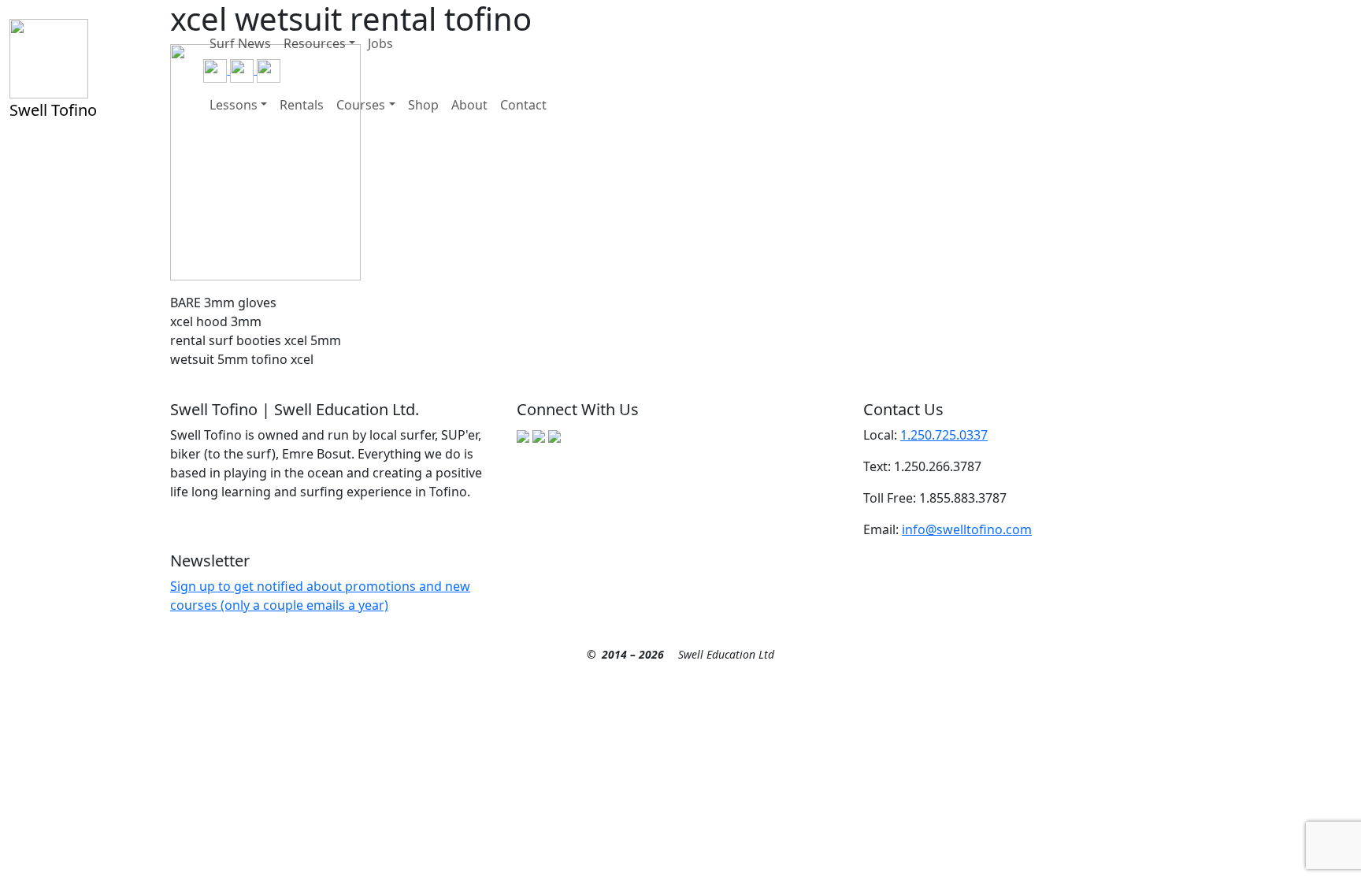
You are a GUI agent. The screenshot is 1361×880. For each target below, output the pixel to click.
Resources (315, 43)
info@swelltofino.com (967, 529)
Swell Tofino (53, 110)
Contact (523, 104)
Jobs (380, 43)
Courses (360, 104)
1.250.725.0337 (944, 435)
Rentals (302, 104)
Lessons (234, 104)
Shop (423, 104)
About (469, 104)
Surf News (240, 43)
